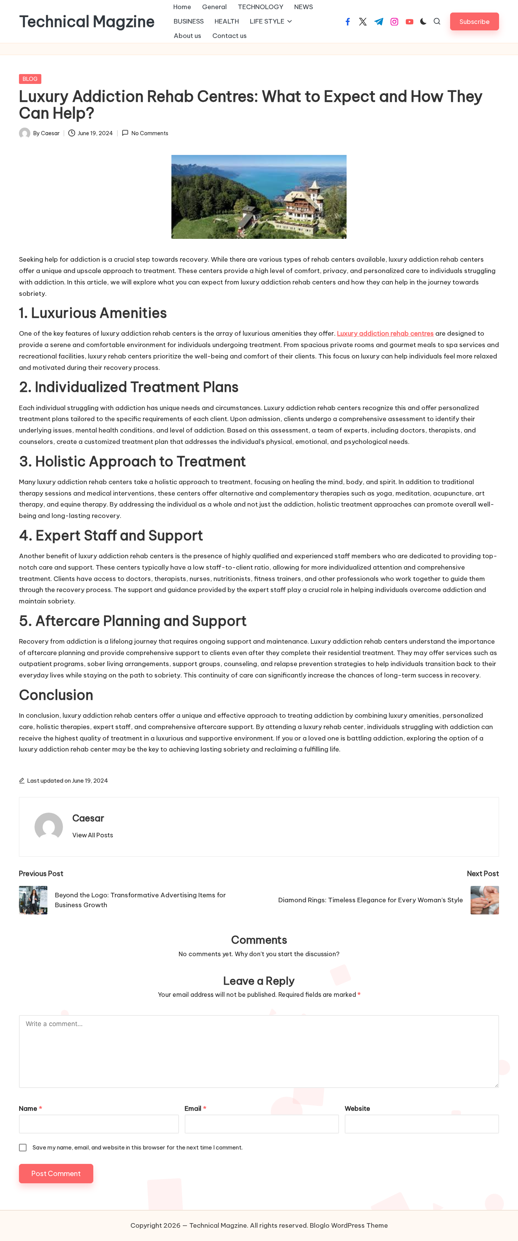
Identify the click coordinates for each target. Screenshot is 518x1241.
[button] (474, 21)
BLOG (30, 79)
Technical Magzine (87, 21)
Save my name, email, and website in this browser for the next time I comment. (138, 1147)
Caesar (88, 818)
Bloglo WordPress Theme (349, 1225)
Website (357, 1108)
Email (195, 1108)
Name (30, 1108)
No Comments (150, 133)
